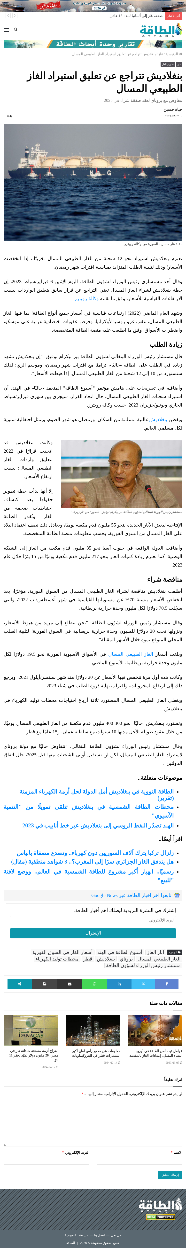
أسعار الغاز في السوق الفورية (62, 952)
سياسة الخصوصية (76, 1235)
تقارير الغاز (168, 64)
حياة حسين (172, 109)
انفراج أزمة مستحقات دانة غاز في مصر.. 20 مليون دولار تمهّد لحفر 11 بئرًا (33, 1055)
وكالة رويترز (86, 298)
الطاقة (70, 1243)
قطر (87, 958)
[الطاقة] (161, 30)
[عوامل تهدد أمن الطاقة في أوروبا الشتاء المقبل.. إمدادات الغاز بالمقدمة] (155, 1030)
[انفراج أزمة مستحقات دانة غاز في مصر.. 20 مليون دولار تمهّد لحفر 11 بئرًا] (31, 1030)
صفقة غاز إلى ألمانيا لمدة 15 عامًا (137, 16)
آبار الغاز (155, 952)
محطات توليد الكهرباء (57, 958)
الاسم (176, 1152)
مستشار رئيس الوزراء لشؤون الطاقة (143, 965)
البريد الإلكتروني (75, 1152)
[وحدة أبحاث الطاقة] (93, 43)
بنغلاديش (158, 419)
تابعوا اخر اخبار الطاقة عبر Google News (131, 895)
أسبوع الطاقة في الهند (119, 952)
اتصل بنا (99, 1235)
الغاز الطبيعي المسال (130, 654)
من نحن (116, 1235)
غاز (160, 54)
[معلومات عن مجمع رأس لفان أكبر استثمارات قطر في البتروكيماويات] (93, 1030)
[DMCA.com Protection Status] (160, 1218)
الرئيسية (172, 54)
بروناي (126, 958)
